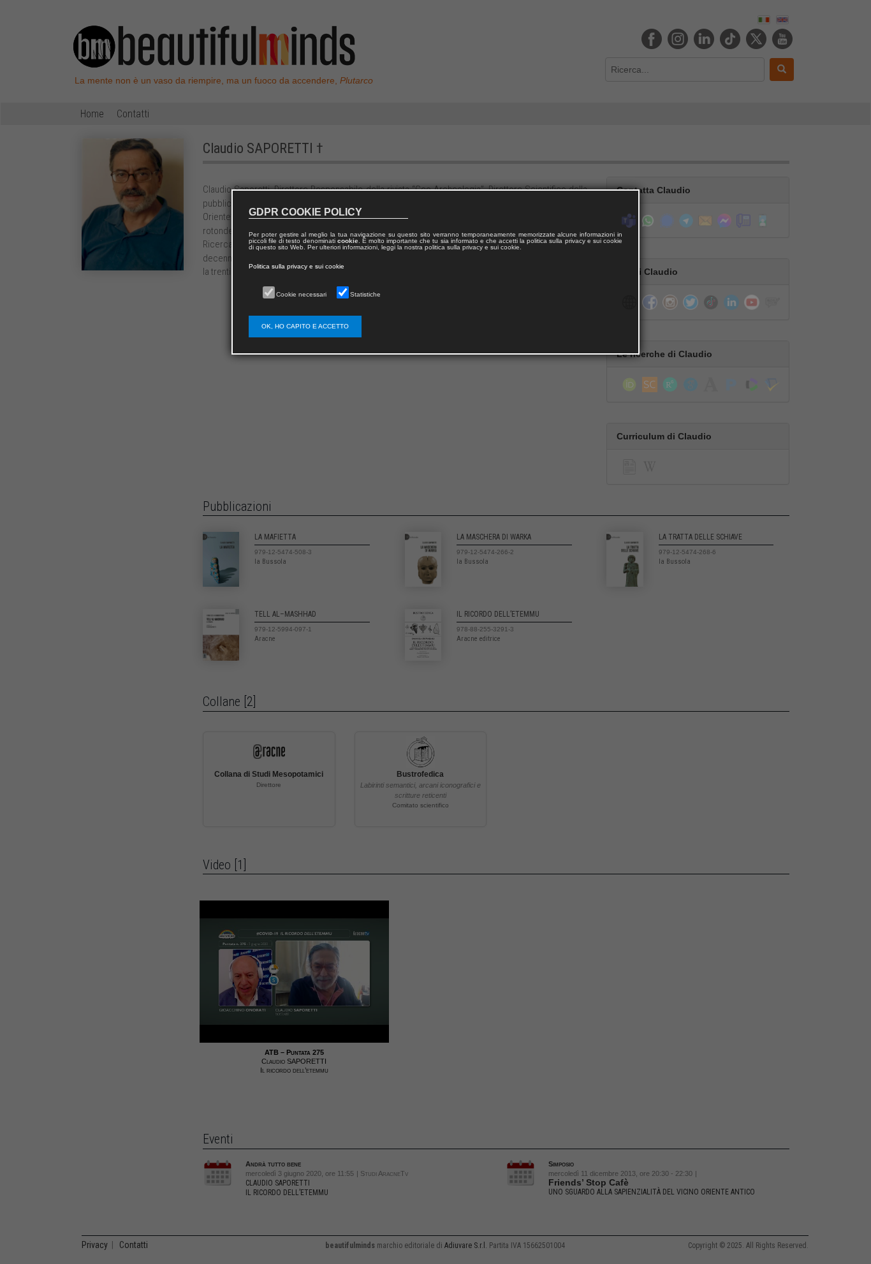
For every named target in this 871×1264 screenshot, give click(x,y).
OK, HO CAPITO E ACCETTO (305, 326)
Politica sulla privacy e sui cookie (296, 266)
